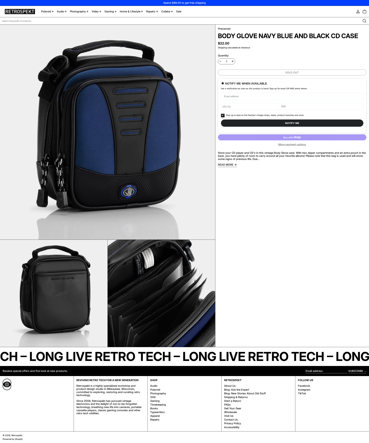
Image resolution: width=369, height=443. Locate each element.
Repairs (154, 419)
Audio (153, 385)
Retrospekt (16, 435)
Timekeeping (158, 404)
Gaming (155, 400)
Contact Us (231, 419)
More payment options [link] (292, 144)
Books (154, 408)
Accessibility (231, 427)
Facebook (304, 385)
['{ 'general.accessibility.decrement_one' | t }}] (220, 61)
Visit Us (229, 415)
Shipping (222, 47)
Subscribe (355, 370)
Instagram (304, 389)
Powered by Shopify (13, 439)
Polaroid (155, 389)
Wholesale (230, 412)
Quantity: (223, 55)
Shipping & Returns (236, 397)
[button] (364, 11)
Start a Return (232, 400)
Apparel (155, 415)
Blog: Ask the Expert (236, 389)
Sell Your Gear (232, 408)
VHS (153, 397)
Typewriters (157, 412)
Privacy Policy (232, 423)
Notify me (292, 123)
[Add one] (233, 61)
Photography (158, 393)
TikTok (302, 393)
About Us (230, 385)
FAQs (227, 404)
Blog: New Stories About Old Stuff (245, 393)
